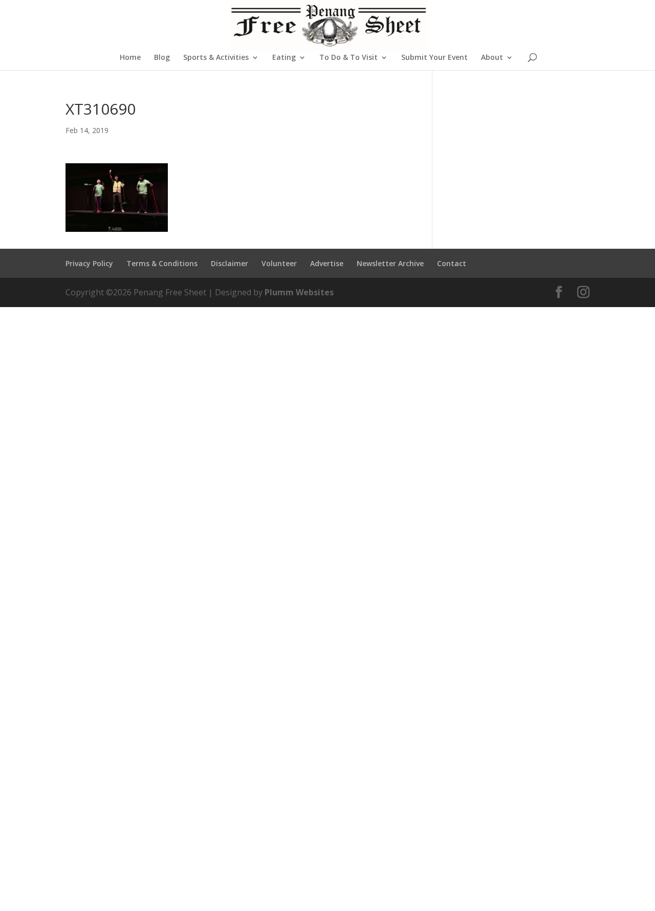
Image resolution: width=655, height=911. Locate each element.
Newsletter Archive (390, 263)
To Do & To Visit (348, 58)
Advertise (326, 263)
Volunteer (279, 263)
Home (130, 58)
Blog (162, 58)
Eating (284, 58)
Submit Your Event (434, 58)
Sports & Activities (216, 58)
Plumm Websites (299, 292)
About (492, 58)
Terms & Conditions (162, 263)
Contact (451, 263)
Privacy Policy (89, 263)
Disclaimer (229, 263)
